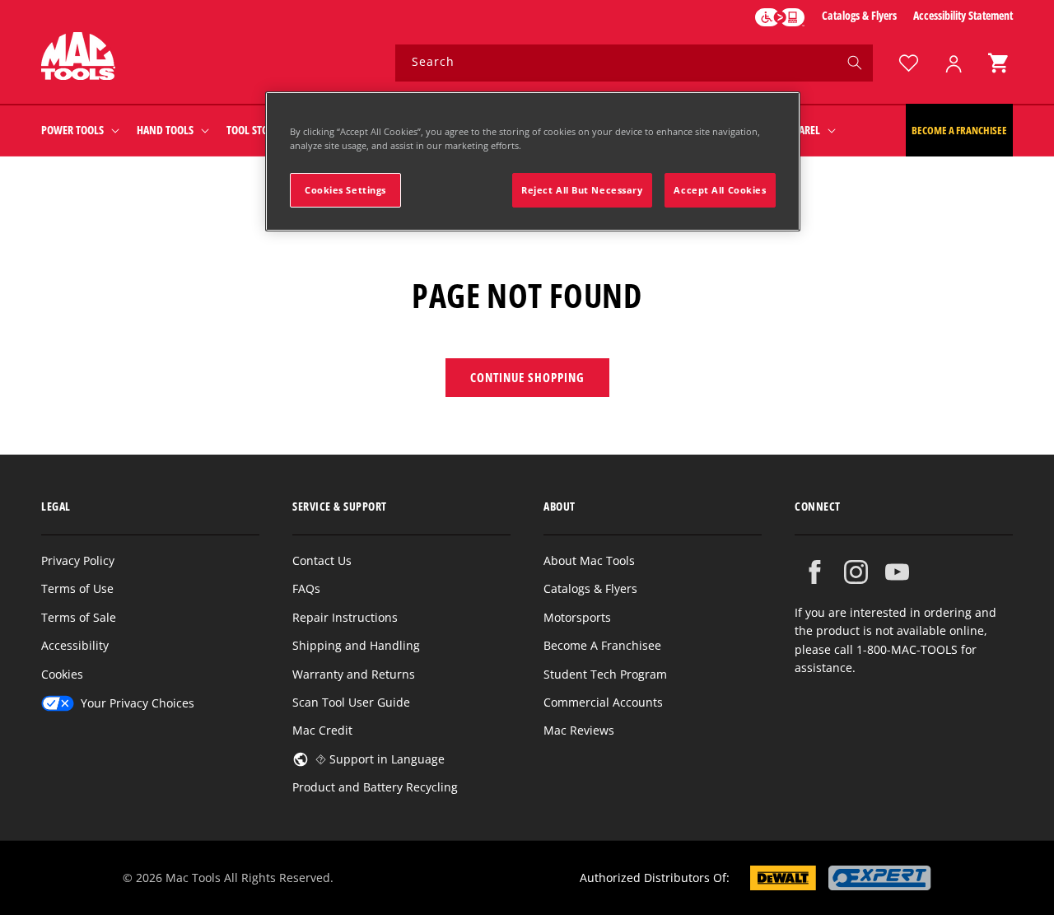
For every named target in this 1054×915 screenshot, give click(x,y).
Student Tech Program (605, 674)
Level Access (779, 17)
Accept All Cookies (720, 190)
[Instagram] (856, 572)
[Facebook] (815, 572)
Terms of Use (77, 588)
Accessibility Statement (963, 15)
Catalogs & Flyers (859, 15)
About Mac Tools (589, 560)
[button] (998, 63)
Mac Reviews (578, 730)
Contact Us (322, 560)
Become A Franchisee (602, 645)
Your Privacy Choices (137, 703)
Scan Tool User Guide (351, 702)
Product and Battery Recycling (375, 787)
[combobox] (634, 63)
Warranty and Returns (353, 674)
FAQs (306, 588)
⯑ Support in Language (380, 759)
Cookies (62, 674)
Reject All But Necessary (582, 190)
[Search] (855, 62)
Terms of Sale (78, 617)
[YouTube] (897, 572)
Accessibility (75, 645)
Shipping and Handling (356, 645)
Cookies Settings (345, 190)
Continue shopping (527, 377)
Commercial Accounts (603, 702)
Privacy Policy (77, 560)
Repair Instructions (345, 617)
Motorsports (577, 617)
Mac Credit (322, 730)
